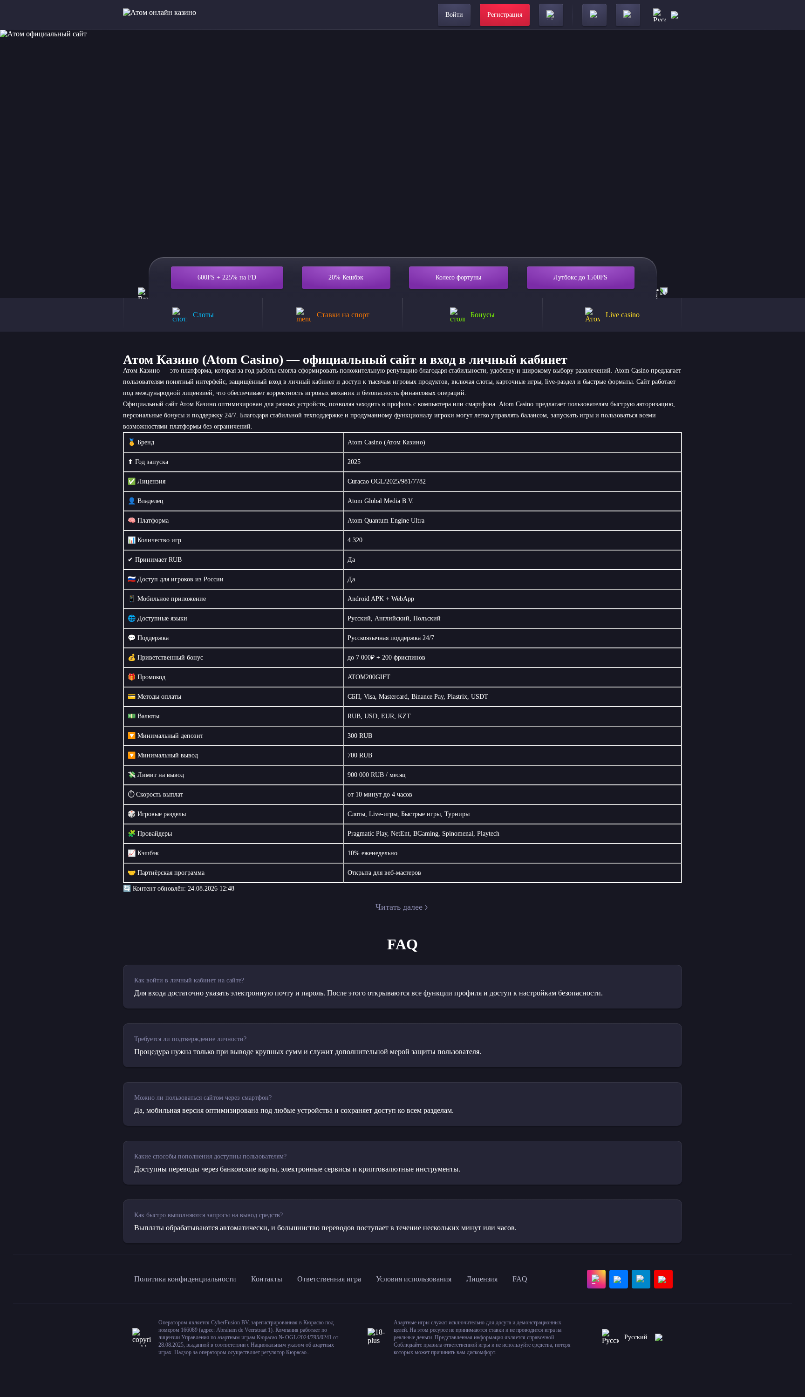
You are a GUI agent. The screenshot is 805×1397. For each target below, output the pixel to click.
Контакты (266, 1279)
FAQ (519, 1279)
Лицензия (482, 1279)
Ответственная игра (329, 1279)
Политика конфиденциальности (185, 1279)
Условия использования (413, 1279)
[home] (159, 14)
